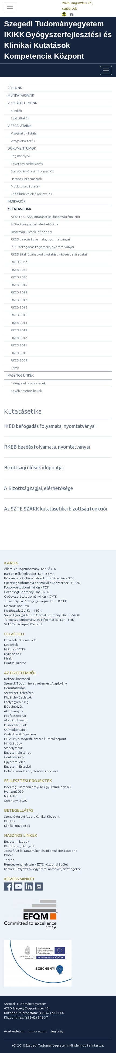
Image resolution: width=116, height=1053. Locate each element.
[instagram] (38, 886)
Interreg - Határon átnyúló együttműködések (37, 787)
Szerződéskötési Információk (32, 171)
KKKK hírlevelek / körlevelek (31, 194)
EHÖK (8, 855)
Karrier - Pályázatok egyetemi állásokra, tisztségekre (42, 869)
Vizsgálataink (19, 125)
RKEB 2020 (19, 277)
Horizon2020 (13, 791)
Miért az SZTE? (14, 649)
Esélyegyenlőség (16, 702)
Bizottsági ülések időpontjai (31, 231)
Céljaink (15, 88)
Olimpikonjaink (15, 729)
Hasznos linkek (21, 375)
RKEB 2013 (19, 330)
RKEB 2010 (19, 352)
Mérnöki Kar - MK (16, 606)
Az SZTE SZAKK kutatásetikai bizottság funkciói (45, 216)
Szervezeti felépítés (18, 692)
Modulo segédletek (25, 186)
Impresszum (37, 1031)
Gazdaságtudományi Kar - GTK (26, 592)
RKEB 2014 (19, 322)
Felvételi (14, 634)
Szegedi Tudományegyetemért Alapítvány (35, 683)
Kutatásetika (19, 209)
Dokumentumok (22, 148)
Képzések (11, 644)
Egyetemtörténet (17, 752)
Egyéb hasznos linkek (26, 390)
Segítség (56, 1031)
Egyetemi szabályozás (27, 163)
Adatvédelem (14, 1031)
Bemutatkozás (14, 688)
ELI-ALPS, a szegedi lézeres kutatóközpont (35, 738)
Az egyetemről (20, 673)
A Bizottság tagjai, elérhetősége (34, 224)
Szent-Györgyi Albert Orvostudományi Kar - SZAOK (42, 615)
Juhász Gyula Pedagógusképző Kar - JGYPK (35, 601)
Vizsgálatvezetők (23, 141)
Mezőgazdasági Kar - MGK (22, 610)
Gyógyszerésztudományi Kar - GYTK (30, 596)
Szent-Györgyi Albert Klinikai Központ (32, 816)
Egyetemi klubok (16, 841)
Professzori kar (15, 715)
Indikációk (16, 201)
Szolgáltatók (20, 118)
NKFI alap (11, 796)
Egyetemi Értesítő (17, 766)
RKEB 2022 (19, 262)
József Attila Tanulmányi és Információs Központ (40, 850)
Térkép (9, 859)
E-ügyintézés (13, 706)
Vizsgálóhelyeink (22, 103)
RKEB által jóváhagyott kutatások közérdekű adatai (49, 254)
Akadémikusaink (16, 720)
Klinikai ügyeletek (17, 825)
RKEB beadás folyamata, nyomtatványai (40, 239)
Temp (15, 368)
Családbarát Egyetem (20, 734)
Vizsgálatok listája (23, 133)
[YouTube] (17, 886)
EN (72, 14)
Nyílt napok (12, 653)
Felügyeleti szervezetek (28, 383)
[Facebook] (8, 886)
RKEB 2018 (19, 292)
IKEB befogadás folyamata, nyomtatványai (42, 247)
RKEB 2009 (19, 360)
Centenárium (14, 757)
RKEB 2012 (19, 337)
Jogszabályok (20, 156)
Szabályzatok (13, 748)
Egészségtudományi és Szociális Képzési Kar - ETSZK (42, 582)
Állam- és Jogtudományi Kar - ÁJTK (30, 568)
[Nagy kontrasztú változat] (64, 14)
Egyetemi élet (14, 762)
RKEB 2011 (19, 345)
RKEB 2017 (19, 300)
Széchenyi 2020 (15, 800)
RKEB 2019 (19, 284)
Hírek (8, 658)
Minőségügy (13, 743)
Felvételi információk (20, 640)
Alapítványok (13, 711)
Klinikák (16, 110)
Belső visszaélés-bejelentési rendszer (31, 771)
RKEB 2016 (19, 307)
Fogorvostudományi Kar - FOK (26, 587)
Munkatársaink (21, 95)
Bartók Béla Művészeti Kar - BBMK (29, 573)
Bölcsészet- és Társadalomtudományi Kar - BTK (39, 578)
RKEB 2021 (19, 269)
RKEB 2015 (19, 315)
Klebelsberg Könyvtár (20, 846)
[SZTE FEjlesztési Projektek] (37, 963)
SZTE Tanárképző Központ (23, 624)
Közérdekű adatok (18, 697)
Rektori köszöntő (17, 678)
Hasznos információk (26, 178)
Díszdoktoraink (15, 725)
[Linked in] (28, 886)
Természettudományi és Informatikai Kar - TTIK (39, 619)
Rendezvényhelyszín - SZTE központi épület (36, 864)
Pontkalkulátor (15, 663)
